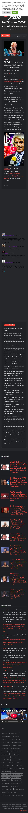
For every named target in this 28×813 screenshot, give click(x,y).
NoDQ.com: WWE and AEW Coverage (14, 24)
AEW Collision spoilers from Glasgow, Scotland (13, 329)
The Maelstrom (7, 671)
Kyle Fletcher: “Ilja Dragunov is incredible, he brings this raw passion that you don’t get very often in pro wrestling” (14, 373)
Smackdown (16, 777)
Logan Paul (16, 762)
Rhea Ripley (5, 771)
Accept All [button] (15, 12)
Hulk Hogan (14, 754)
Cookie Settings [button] (6, 12)
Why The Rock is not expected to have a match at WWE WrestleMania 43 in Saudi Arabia (13, 434)
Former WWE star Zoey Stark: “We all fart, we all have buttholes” (14, 351)
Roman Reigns (6, 774)
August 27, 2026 (7, 644)
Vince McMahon (6, 789)
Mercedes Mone (17, 765)
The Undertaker (15, 783)
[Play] (3, 721)
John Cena (5, 759)
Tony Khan (5, 786)
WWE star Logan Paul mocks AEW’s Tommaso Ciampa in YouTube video (12, 334)
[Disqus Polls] (14, 211)
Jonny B (5, 610)
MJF (3, 768)
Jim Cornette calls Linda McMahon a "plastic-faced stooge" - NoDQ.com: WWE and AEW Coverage (14, 626)
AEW (4, 733)
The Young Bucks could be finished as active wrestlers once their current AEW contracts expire (13, 423)
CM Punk (5, 748)
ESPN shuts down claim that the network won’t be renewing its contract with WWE (14, 417)
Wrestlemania (19, 789)
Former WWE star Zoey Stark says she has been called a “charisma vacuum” (14, 367)
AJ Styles (16, 736)
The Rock (5, 783)
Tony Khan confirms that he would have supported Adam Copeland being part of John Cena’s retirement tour (13, 356)
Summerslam (16, 780)
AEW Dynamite (14, 733)
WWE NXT (12, 792)
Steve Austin (5, 780)
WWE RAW (5, 795)
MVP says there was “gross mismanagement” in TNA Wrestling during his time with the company (14, 441)
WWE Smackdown (17, 795)
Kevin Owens (6, 762)
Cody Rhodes (15, 748)
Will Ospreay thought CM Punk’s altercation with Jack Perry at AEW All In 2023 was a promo (13, 392)
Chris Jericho (17, 745)
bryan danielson (17, 742)
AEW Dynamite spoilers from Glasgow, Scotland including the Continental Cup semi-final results (14, 680)
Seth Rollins (5, 777)
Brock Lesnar (5, 742)
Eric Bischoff (17, 751)
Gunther (4, 754)
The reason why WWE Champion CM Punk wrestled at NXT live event (14, 405)
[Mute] (22, 721)
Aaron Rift (6, 73)
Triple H (14, 786)
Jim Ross (14, 757)
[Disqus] (14, 252)
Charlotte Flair (6, 745)
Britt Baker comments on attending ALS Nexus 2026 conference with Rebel (13, 339)
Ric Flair (6, 185)
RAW (21, 768)
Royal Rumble (17, 774)
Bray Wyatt (16, 739)
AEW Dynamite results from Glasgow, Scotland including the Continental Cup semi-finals (13, 345)
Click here (7, 169)
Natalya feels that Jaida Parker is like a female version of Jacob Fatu (13, 362)
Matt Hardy (5, 765)
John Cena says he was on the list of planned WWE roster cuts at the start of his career (14, 385)
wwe (3, 792)
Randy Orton (12, 768)
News (7, 59)
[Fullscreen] (25, 721)
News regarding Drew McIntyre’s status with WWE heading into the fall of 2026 (13, 429)
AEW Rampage (6, 736)
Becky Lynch (5, 739)
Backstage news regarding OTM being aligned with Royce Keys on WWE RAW (13, 379)
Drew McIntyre (6, 751)
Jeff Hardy (5, 757)
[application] (14, 715)
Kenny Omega (16, 759)
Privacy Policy (23, 810)
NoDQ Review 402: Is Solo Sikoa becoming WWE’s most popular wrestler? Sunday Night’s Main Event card (14, 411)
